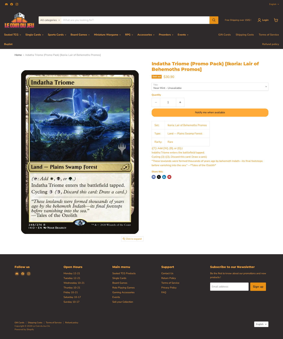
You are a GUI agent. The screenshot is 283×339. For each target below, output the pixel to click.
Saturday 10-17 (72, 297)
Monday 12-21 (72, 273)
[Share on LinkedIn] (164, 177)
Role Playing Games (123, 287)
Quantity (156, 95)
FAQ (163, 292)
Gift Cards (224, 35)
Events (182, 35)
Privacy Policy (169, 287)
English (272, 4)
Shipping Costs (245, 35)
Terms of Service (269, 35)
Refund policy (270, 44)
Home (18, 55)
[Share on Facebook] (154, 177)
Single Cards (33, 35)
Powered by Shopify (24, 329)
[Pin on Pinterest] (169, 177)
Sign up (258, 287)
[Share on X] (159, 177)
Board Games (79, 35)
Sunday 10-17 (71, 301)
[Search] (213, 20)
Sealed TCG (11, 35)
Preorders (165, 35)
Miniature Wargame (106, 35)
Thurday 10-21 (72, 287)
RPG (128, 35)
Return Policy (168, 278)
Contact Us (167, 273)
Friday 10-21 (71, 292)
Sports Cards (56, 35)
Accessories (145, 35)
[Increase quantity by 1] (180, 102)
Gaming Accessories (123, 292)
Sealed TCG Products (124, 273)
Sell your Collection (122, 301)
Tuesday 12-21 (72, 278)
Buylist (8, 44)
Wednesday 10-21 (74, 282)
